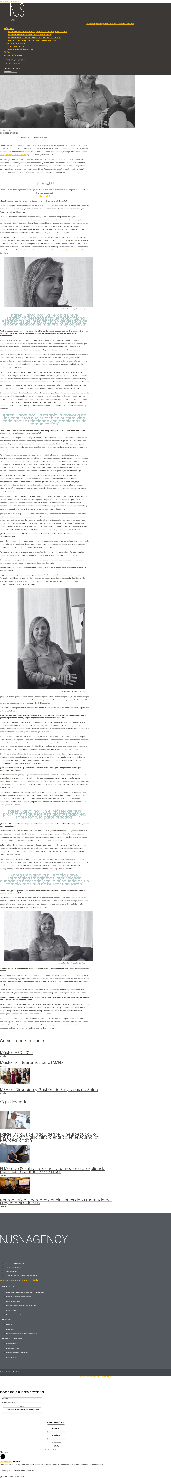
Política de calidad (107, 1376)
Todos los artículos (9, 133)
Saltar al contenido (9, 1)
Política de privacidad (93, 1376)
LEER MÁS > (3, 1144)
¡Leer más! (44, 196)
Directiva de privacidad (19, 1410)
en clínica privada (76, 250)
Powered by (6, 1461)
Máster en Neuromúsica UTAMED (31, 1062)
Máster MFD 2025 (16, 1052)
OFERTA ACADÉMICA (15, 60)
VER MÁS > (3, 1056)
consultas (65, 250)
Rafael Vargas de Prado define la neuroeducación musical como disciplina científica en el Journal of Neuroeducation (49, 1137)
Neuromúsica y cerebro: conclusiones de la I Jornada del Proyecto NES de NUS (56, 1201)
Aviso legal (83, 1376)
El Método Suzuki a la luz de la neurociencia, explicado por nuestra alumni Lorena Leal (52, 1170)
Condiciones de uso (33, 1410)
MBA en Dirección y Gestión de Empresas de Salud (49, 1089)
